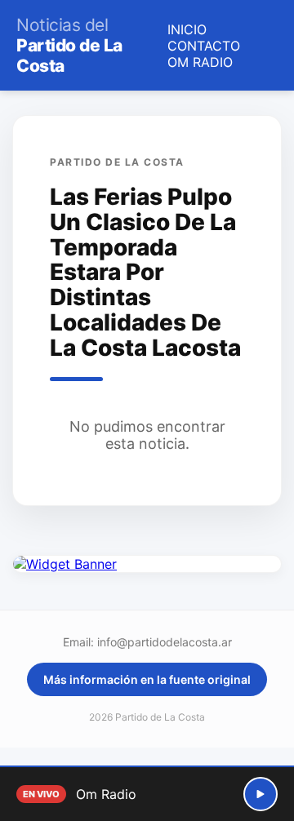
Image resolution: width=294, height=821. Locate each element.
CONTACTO (203, 46)
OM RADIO (200, 62)
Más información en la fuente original (147, 679)
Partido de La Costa (69, 45)
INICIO (187, 29)
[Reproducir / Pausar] (260, 794)
